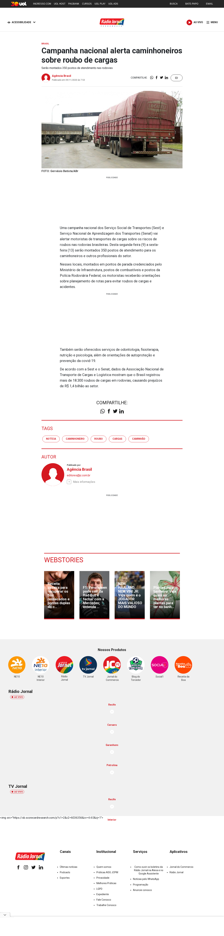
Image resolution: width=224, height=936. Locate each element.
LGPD (99, 888)
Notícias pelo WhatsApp (146, 879)
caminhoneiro (75, 438)
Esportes (65, 877)
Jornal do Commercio (181, 866)
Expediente (102, 894)
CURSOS (87, 3)
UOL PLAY (100, 3)
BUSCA (174, 3)
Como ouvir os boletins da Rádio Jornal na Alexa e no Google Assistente (148, 870)
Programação (140, 884)
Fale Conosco (103, 899)
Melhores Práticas (106, 883)
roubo (98, 438)
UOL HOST (59, 3)
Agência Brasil (61, 76)
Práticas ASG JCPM (107, 872)
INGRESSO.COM (42, 3)
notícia (51, 438)
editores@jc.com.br (78, 475)
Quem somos (103, 866)
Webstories (63, 560)
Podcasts (65, 872)
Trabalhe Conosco (106, 905)
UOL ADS (113, 3)
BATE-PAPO (191, 3)
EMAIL (209, 3)
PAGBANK (73, 3)
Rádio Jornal (176, 872)
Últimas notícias (68, 866)
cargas (117, 438)
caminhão (138, 438)
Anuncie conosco (142, 890)
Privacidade (102, 877)
